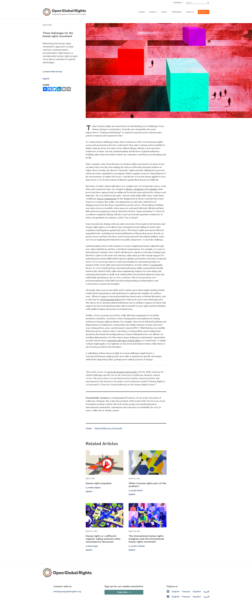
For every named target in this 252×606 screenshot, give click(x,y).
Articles (142, 12)
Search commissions (106, 198)
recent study (156, 265)
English (175, 591)
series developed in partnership (122, 372)
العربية (206, 591)
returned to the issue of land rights (123, 340)
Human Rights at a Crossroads (108, 428)
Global (89, 428)
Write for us (204, 12)
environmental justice (110, 299)
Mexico (129, 189)
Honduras (139, 189)
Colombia (152, 189)
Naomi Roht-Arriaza (53, 71)
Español (46, 79)
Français (186, 591)
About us (190, 12)
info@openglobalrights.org (67, 591)
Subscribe (122, 592)
